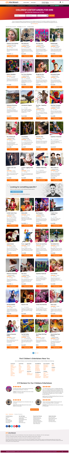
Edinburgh (53, 369)
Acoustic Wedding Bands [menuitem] (23, 419)
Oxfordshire (12, 372)
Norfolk (44, 367)
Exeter (20, 369)
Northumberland (29, 374)
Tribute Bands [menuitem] (21, 420)
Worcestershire (37, 370)
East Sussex (13, 367)
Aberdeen (53, 368)
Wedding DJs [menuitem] (21, 421)
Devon (20, 367)
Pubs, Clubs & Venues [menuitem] (36, 422)
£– (21, 26)
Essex (12, 368)
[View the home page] (12, 3)
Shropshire (37, 366)
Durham (28, 372)
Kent (11, 370)
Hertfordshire (45, 366)
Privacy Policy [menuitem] (8, 422)
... (61, 51)
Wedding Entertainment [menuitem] (37, 417)
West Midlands (37, 369)
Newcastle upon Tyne (30, 373)
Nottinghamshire (37, 377)
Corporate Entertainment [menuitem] (37, 418)
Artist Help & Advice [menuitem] (52, 420)
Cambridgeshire (45, 365)
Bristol (20, 365)
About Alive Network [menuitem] (52, 417)
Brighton (12, 365)
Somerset (20, 371)
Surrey (12, 374)
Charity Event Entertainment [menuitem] (37, 421)
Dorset (20, 368)
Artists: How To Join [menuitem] (52, 419)
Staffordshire (37, 367)
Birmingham (37, 364)
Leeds (44, 373)
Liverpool (28, 368)
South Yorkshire (45, 376)
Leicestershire (37, 374)
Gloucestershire (21, 370)
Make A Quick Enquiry (16, 191)
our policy (58, 451)
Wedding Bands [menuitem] (21, 418)
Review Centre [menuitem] (8, 419)
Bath (19, 364)
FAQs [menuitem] (6, 418)
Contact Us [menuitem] (7, 417)
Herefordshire (37, 365)
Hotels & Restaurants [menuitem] (36, 423)
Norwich (44, 368)
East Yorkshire (45, 372)
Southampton (13, 373)
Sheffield (44, 375)
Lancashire (29, 367)
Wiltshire (20, 372)
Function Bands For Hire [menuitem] (23, 417)
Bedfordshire (45, 364)
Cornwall (20, 366)
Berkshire (12, 364)
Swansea (53, 365)
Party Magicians (35, 23)
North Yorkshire (45, 374)
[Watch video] (31, 40)
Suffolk (44, 369)
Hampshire (12, 369)
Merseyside (29, 369)
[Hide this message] (62, 451)
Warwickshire (37, 368)
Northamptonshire (38, 376)
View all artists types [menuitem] (22, 422)
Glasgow (53, 370)
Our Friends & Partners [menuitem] (52, 421)
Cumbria (28, 365)
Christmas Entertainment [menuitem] (37, 420)
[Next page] (38, 353)
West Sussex (13, 375)
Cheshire (28, 364)
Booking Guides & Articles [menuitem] (53, 418)
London (12, 371)
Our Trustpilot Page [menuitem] (9, 420)
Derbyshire (37, 373)
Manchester (29, 366)
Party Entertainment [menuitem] (36, 419)
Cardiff (53, 364)
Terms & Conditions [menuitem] (9, 421)
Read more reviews (34, 409)
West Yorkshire (45, 377)
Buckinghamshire (13, 366)
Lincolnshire (37, 375)
